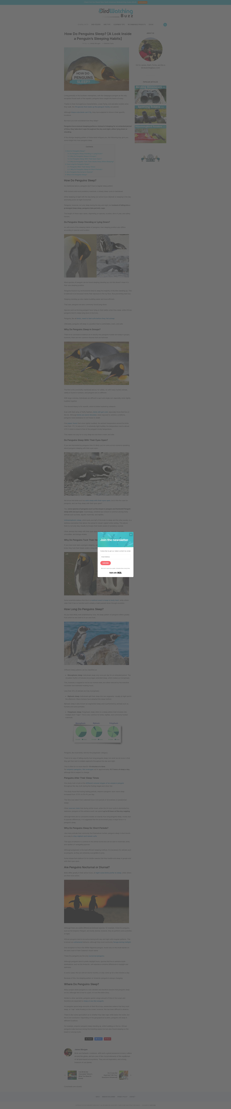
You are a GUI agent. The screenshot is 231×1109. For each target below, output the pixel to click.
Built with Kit (116, 572)
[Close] (131, 534)
